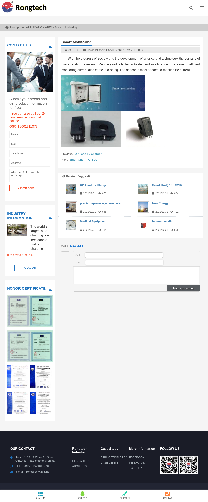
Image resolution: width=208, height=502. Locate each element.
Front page (17, 27)
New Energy (160, 203)
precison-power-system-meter (100, 203)
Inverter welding (163, 221)
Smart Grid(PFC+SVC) (84, 159)
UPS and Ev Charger (88, 153)
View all (30, 268)
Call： (79, 255)
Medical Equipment (93, 221)
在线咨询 (83, 498)
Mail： (79, 262)
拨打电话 (167, 498)
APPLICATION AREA (39, 27)
